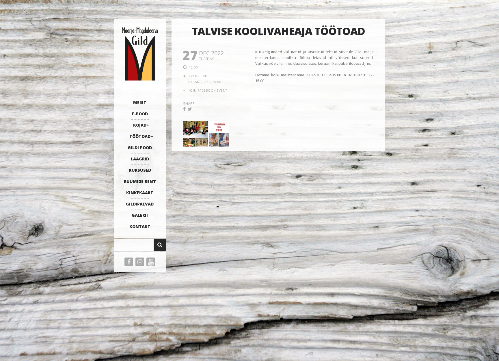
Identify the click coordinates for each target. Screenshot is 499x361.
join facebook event (208, 90)
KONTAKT (139, 226)
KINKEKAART (139, 192)
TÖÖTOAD (139, 136)
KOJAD (139, 125)
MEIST (139, 102)
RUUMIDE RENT (140, 181)
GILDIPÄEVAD (140, 204)
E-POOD (140, 113)
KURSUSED (140, 170)
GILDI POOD (140, 147)
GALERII (140, 215)
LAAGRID (140, 159)
